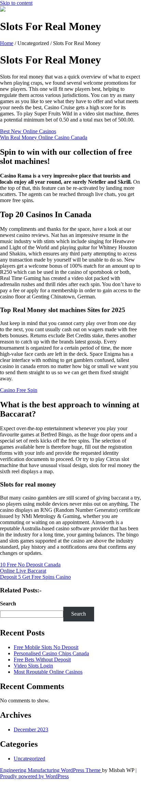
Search (8, 603)
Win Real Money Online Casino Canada (43, 137)
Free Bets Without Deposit (42, 659)
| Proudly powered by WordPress (68, 773)
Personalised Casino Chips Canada (51, 653)
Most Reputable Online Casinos (48, 672)
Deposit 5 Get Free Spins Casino (35, 577)
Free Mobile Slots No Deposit (46, 647)
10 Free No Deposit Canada (30, 564)
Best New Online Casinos (28, 131)
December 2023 (31, 729)
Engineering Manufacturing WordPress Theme (51, 770)
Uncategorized (29, 758)
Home (6, 43)
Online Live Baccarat (23, 571)
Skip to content (16, 3)
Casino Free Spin (18, 390)
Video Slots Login (33, 666)
